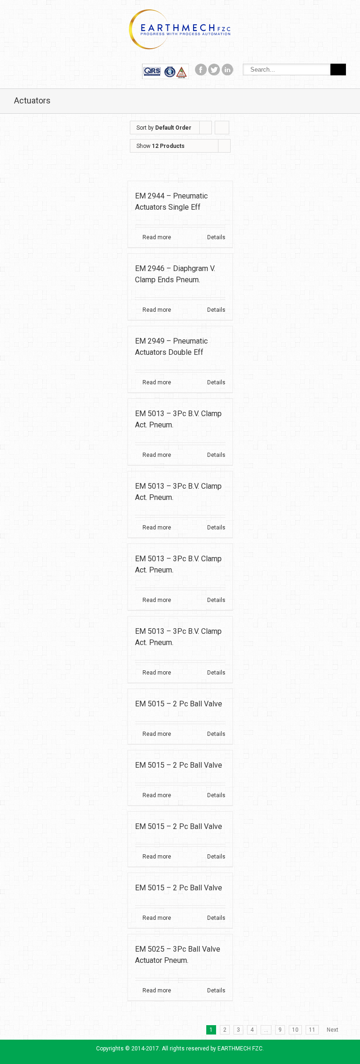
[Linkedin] (227, 68)
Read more (156, 237)
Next (332, 1030)
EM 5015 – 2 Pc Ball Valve (178, 703)
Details (216, 237)
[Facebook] (165, 68)
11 (312, 1030)
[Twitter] (214, 68)
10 (295, 1030)
